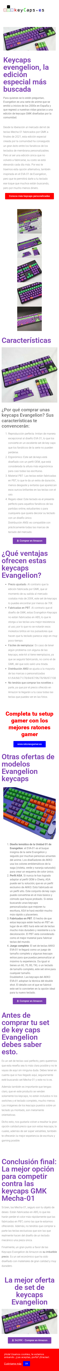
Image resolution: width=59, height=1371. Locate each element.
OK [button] (26, 1363)
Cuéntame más (12, 1363)
